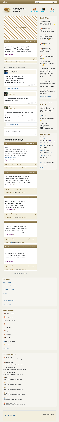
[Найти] (53, 2)
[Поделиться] (15, 58)
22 (8, 189)
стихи (30, 172)
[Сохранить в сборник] (11, 58)
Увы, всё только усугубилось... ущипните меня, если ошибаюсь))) (46, 126)
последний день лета (9, 286)
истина (27, 143)
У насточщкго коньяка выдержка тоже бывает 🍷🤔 (47, 118)
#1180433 (7, 222)
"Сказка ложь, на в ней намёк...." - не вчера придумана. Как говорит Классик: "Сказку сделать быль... (47, 73)
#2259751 (42, 162)
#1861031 (7, 41)
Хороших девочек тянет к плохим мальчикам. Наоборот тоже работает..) (47, 110)
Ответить (7, 85)
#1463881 (7, 246)
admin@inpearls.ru (50, 417)
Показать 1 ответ (12, 88)
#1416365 (49, 152)
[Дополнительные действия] (19, 58)
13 (8, 266)
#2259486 (42, 155)
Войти (7, 2)
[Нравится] (5, 58)
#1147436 (42, 139)
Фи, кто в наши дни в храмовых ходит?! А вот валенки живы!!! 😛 (46, 38)
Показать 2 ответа (13, 124)
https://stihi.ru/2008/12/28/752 (11, 157)
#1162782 (7, 172)
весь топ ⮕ (6, 348)
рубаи (34, 41)
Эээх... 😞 (42, 45)
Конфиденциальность (10, 415)
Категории (34, 8)
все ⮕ (41, 167)
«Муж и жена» (50, 142)
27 (8, 164)
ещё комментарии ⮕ (45, 96)
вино (34, 143)
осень (5, 293)
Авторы (44, 8)
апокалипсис (29, 41)
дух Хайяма (9, 54)
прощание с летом (8, 289)
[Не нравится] (35, 84)
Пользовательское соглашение (12, 413)
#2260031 (42, 150)
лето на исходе (7, 304)
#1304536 (7, 143)
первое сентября (8, 300)
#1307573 (7, 197)
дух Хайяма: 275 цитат (20, 273)
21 (8, 239)
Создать (53, 8)
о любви (33, 197)
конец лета (6, 297)
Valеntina (44, 159)
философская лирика (30, 246)
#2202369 (42, 145)
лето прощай (7, 282)
